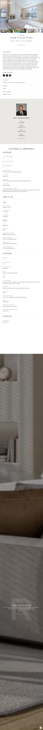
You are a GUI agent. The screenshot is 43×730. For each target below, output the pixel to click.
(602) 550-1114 (21, 127)
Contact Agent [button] (21, 45)
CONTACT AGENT (21, 138)
